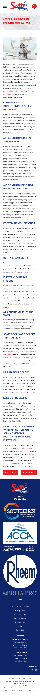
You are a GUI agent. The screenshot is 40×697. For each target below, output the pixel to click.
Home (20, 603)
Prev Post (10, 473)
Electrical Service (20, 618)
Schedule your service (19, 463)
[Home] (19, 6)
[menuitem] (5, 689)
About (20, 626)
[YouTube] (36, 670)
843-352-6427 (20, 498)
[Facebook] (32, 670)
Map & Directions (20, 648)
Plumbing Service (20, 622)
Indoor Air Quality (20, 614)
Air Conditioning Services (20, 607)
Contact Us (20, 630)
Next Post (29, 473)
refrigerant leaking (20, 263)
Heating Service (20, 611)
